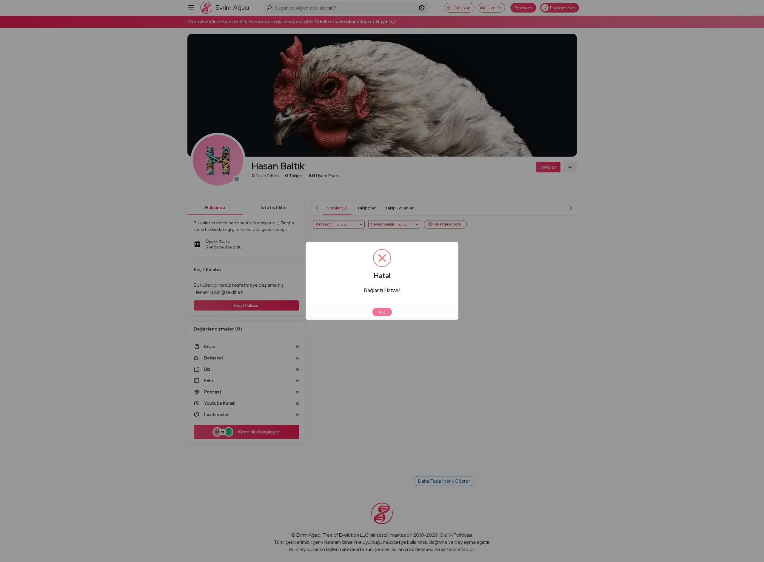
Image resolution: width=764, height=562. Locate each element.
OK (382, 312)
